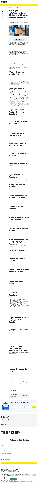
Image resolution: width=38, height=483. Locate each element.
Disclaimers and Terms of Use (18, 482)
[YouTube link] (4, 477)
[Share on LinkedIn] (2, 15)
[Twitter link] (4, 475)
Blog (11, 7)
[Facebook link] (4, 476)
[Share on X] (2, 13)
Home (9, 7)
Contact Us (22, 470)
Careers (20, 470)
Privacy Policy (13, 482)
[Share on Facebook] (2, 11)
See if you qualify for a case (19, 39)
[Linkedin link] (4, 479)
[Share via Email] (2, 17)
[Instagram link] (4, 478)
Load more (2, 424)
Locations (17, 470)
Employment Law (15, 7)
